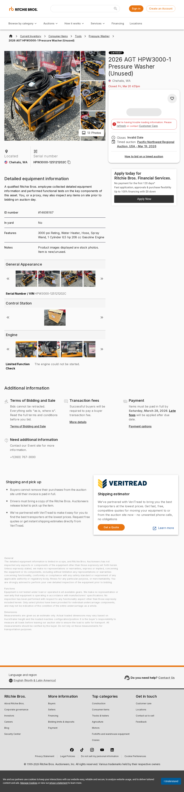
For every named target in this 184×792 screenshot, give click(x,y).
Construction (98, 703)
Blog (6, 728)
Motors (96, 728)
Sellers (52, 709)
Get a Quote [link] (111, 527)
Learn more (166, 528)
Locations (136, 23)
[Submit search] (115, 8)
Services (96, 23)
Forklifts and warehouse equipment (111, 734)
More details (78, 422)
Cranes (96, 740)
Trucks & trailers (100, 716)
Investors (9, 716)
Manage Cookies (28, 783)
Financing (118, 23)
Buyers (52, 703)
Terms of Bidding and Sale (28, 426)
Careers (8, 722)
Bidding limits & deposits (61, 722)
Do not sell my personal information (100, 756)
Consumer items (100, 709)
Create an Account (160, 8)
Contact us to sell (145, 716)
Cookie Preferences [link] (135, 756)
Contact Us (166, 677)
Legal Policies (67, 756)
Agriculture (97, 722)
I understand (171, 781)
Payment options (140, 426)
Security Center (12, 734)
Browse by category (20, 23)
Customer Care (148, 125)
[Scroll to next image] (102, 279)
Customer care (143, 703)
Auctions (48, 23)
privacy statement (58, 783)
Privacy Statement (44, 756)
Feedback (141, 722)
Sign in (136, 8)
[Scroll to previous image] (8, 279)
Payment (53, 728)
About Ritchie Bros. (14, 703)
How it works (73, 23)
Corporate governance (16, 709)
